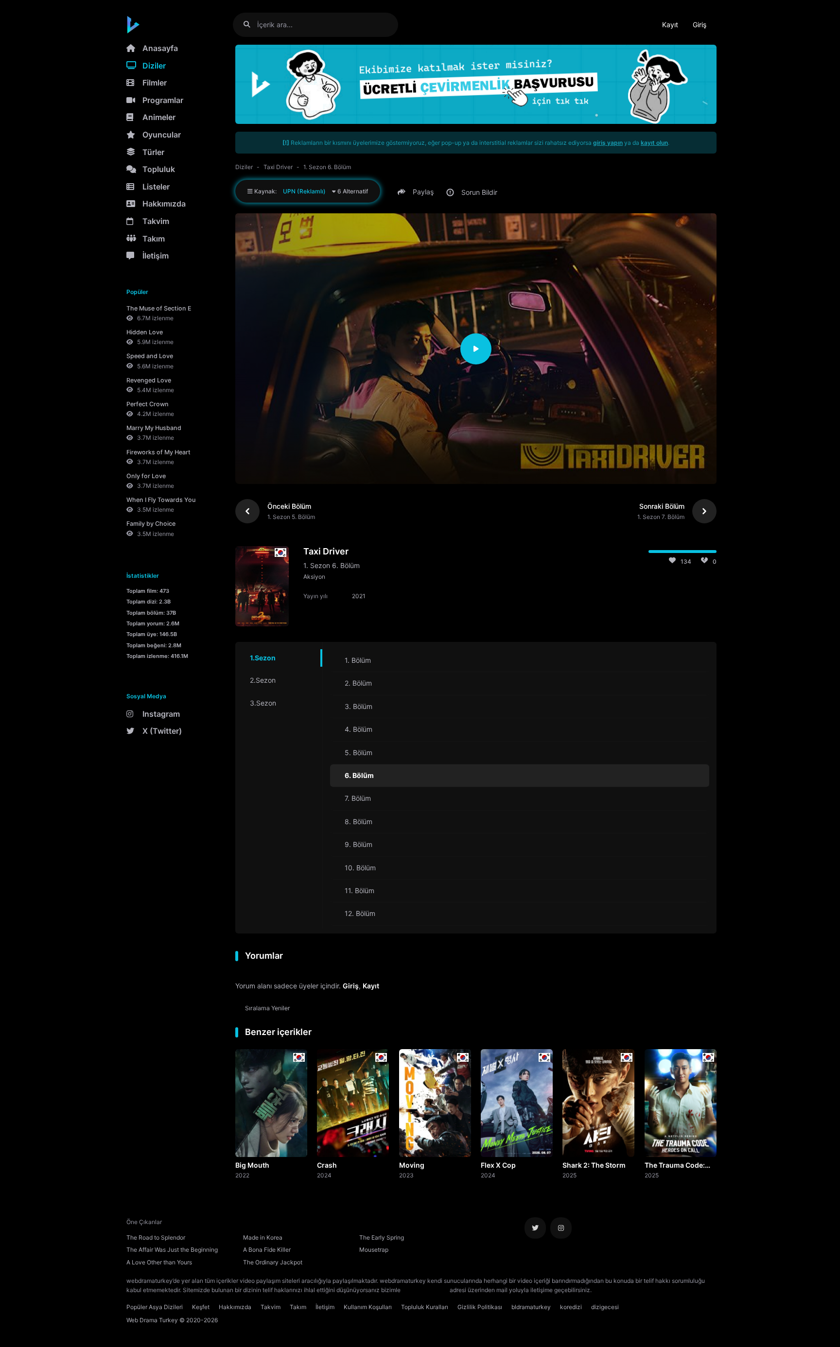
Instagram (161, 714)
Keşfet (201, 1307)
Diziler (154, 65)
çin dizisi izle (650, 1290)
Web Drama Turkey (152, 1320)
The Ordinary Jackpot (272, 1262)
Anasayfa (160, 48)
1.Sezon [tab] (263, 658)
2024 (324, 1175)
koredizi (571, 1307)
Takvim (155, 221)
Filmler (154, 82)
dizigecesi (605, 1307)
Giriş (699, 24)
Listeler (156, 186)
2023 (406, 1175)
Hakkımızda (164, 203)
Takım (153, 238)
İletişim (155, 255)
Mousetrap (373, 1249)
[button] (417, 192)
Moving (411, 1165)
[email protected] (425, 1290)
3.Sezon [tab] (263, 703)
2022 (242, 1175)
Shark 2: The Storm (594, 1165)
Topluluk (158, 169)
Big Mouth (252, 1165)
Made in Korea (262, 1237)
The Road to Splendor (155, 1237)
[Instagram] (561, 1228)
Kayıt (670, 24)
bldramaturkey (531, 1307)
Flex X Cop (498, 1165)
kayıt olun (654, 142)
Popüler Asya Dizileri (154, 1307)
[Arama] (251, 24)
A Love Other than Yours (159, 1262)
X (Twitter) (162, 731)
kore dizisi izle (612, 1290)
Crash (327, 1165)
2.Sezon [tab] (263, 680)
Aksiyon (314, 576)
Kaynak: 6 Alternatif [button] (310, 191)
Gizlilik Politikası (479, 1307)
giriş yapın (608, 142)
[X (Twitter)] (535, 1228)
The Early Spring (381, 1237)
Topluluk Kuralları (424, 1307)
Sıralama (267, 1008)
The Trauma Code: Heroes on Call (675, 1166)
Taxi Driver (278, 167)
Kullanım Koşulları (368, 1307)
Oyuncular (161, 134)
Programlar (162, 100)
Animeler (158, 117)
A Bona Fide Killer (267, 1249)
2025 (569, 1175)
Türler (153, 152)
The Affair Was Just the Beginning (172, 1249)
